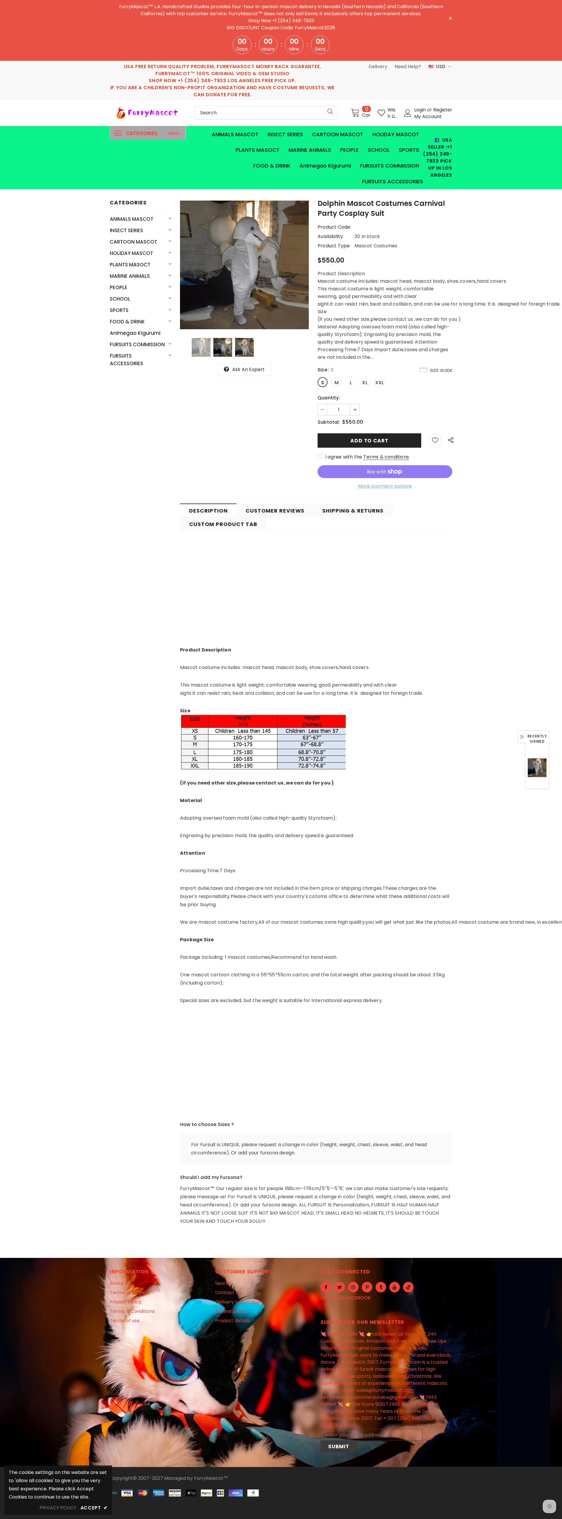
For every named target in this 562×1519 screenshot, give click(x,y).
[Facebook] (326, 1287)
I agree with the (343, 457)
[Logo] (148, 113)
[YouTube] (394, 1287)
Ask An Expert (248, 369)
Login (420, 109)
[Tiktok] (408, 1287)
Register (442, 109)
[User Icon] (408, 113)
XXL (379, 382)
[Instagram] (353, 1287)
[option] (244, 265)
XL (364, 382)
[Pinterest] (367, 1287)
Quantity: (329, 397)
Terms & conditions (386, 457)
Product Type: (334, 245)
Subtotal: (329, 422)
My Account (428, 116)
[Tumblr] (381, 1287)
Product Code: (334, 227)
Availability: (331, 236)
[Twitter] (339, 1287)
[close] (450, 18)
